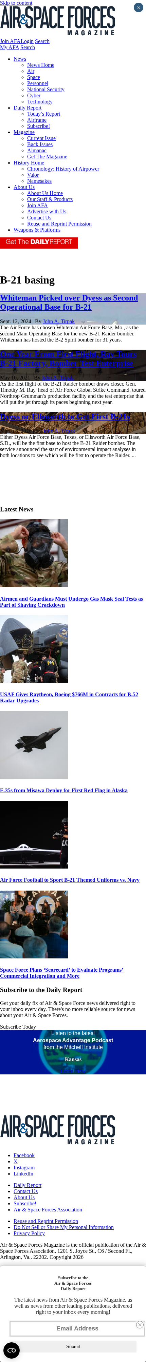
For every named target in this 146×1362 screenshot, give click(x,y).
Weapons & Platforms (37, 230)
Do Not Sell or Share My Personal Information (64, 1227)
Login (27, 41)
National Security (46, 89)
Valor (33, 175)
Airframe (37, 120)
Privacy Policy (29, 1233)
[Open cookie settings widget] (11, 1350)
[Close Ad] (139, 1324)
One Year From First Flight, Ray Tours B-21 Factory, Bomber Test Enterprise (68, 359)
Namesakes (39, 181)
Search (42, 41)
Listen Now (73, 1071)
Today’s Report (43, 114)
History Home (29, 163)
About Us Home (45, 193)
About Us (24, 187)
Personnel (37, 83)
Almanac (37, 150)
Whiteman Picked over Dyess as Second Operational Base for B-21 (69, 302)
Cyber (33, 95)
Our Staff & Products (50, 199)
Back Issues (40, 144)
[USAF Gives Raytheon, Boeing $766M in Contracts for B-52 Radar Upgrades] (34, 681)
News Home (40, 65)
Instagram (24, 1167)
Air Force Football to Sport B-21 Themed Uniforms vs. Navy (70, 880)
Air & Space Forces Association (48, 1209)
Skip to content (16, 3)
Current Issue (41, 138)
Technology (40, 101)
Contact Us (39, 217)
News (20, 59)
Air (30, 71)
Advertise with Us (46, 211)
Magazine (24, 132)
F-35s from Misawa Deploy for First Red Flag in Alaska (64, 790)
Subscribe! (38, 126)
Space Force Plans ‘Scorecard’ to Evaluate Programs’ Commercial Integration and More (61, 973)
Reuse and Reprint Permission (59, 224)
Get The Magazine (47, 156)
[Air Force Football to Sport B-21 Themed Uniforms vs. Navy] (34, 867)
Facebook (24, 1155)
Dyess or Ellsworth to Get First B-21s (65, 416)
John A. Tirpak (59, 321)
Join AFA (10, 41)
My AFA (9, 47)
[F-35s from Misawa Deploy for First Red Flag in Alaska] (34, 777)
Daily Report (27, 108)
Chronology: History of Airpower (63, 169)
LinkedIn (23, 1173)
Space (33, 77)
